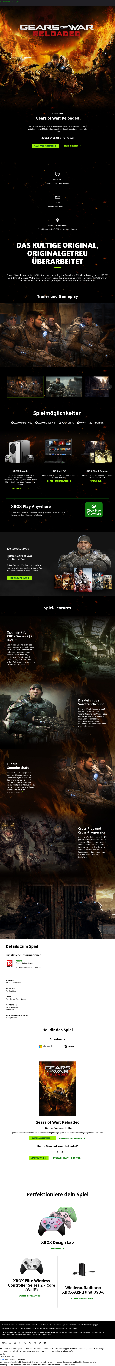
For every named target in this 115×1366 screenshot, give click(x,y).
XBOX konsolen (6, 1348)
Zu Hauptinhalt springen (9, 1)
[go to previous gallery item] (2, 335)
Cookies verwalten (90, 1362)
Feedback (73, 1348)
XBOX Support (64, 1348)
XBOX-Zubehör (42, 1348)
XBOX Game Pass (29, 1348)
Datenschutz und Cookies (72, 1362)
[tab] (25, 387)
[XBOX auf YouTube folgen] (44, 1343)
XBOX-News (53, 1348)
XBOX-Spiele (17, 1348)
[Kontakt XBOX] (15, 1343)
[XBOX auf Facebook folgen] (20, 1343)
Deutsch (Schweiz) (7, 1356)
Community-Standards (86, 1348)
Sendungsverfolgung (69, 1351)
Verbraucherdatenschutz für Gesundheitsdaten (18, 1362)
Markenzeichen (24, 1364)
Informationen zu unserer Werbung (61, 1364)
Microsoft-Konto (25, 1351)
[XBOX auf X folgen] (25, 1343)
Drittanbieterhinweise (39, 1364)
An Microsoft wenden (44, 1362)
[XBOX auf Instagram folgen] (30, 1343)
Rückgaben (56, 1351)
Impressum (57, 1362)
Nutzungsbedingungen (9, 1364)
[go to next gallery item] (112, 335)
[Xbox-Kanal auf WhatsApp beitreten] (34, 1343)
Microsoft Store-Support (41, 1351)
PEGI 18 (19, 961)
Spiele (2, 1354)
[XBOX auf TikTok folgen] (39, 1343)
